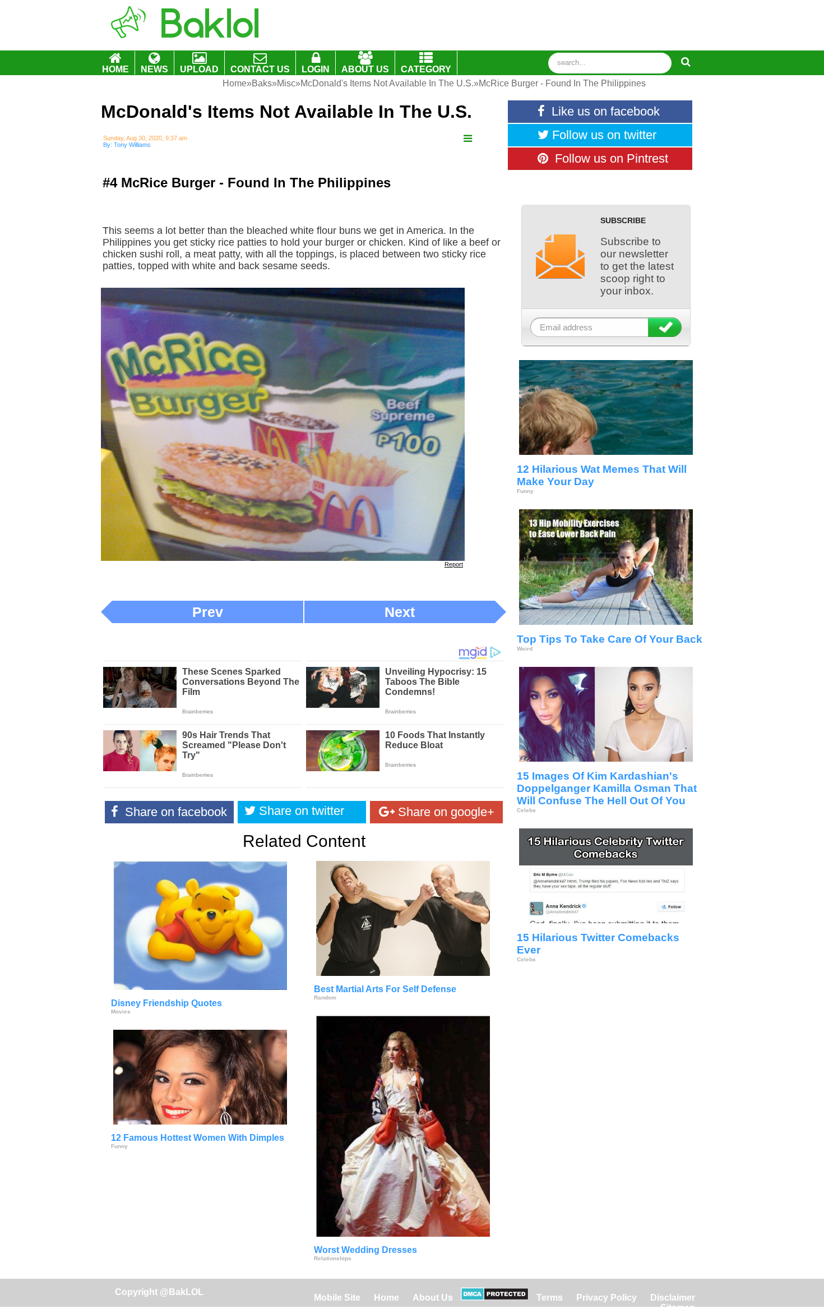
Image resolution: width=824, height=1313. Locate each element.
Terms (549, 1297)
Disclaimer (672, 1297)
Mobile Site (337, 1297)
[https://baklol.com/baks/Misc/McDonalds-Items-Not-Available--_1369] (467, 139)
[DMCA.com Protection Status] (495, 1297)
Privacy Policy (606, 1297)
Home (387, 1297)
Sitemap (677, 1307)
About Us (433, 1297)
